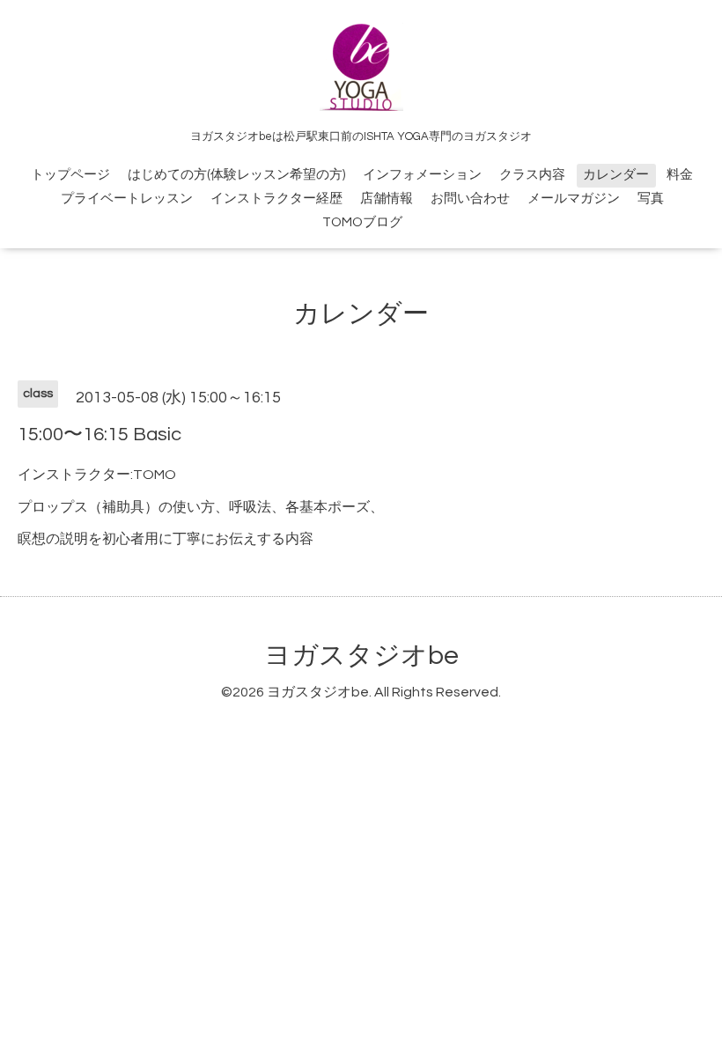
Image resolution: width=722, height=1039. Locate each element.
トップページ (70, 174)
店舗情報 (386, 198)
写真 (650, 198)
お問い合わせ (470, 198)
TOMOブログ (362, 222)
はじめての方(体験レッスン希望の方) (236, 174)
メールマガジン (573, 198)
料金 (680, 174)
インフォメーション (422, 174)
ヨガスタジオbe (361, 655)
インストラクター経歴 (276, 198)
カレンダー (616, 174)
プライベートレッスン (127, 198)
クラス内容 (532, 174)
